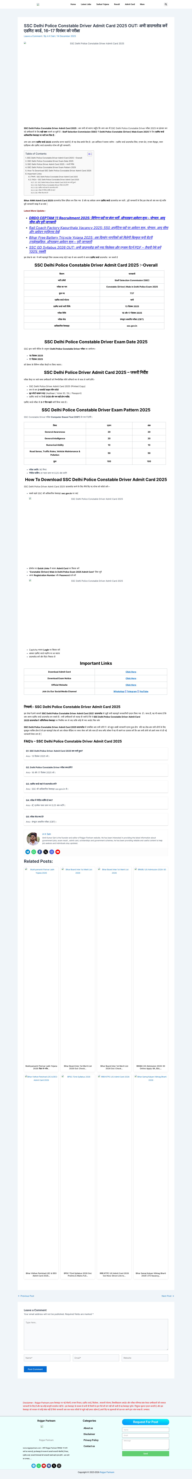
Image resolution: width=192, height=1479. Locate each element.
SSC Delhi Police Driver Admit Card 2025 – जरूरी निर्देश (50, 164)
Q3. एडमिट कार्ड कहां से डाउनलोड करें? (46, 187)
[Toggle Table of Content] (88, 154)
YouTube (143, 691)
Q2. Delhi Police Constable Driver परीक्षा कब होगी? (51, 185)
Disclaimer (89, 1434)
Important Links (34, 174)
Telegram (132, 691)
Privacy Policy (91, 1440)
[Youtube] (57, 852)
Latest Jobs (86, 4)
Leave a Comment (33, 36)
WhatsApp (119, 691)
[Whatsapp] (33, 852)
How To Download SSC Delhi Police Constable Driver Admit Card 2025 (59, 170)
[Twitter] (45, 852)
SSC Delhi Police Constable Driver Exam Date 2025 (50, 161)
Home (73, 4)
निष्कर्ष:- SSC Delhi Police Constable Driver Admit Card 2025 (54, 177)
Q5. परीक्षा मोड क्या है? (41, 193)
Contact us (89, 1446)
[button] (166, 4)
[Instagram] (51, 852)
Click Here (131, 672)
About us (88, 1428)
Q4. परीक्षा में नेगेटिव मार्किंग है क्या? (45, 190)
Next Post (168, 1296)
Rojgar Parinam (107, 1472)
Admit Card (130, 4)
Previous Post (26, 1296)
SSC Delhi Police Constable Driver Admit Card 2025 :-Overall (54, 158)
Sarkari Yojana (102, 4)
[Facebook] (39, 852)
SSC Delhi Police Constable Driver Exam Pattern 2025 (51, 167)
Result (117, 4)
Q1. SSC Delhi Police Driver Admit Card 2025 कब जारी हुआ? (55, 182)
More (142, 4)
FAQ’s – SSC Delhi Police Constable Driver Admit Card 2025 (55, 180)
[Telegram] (27, 852)
